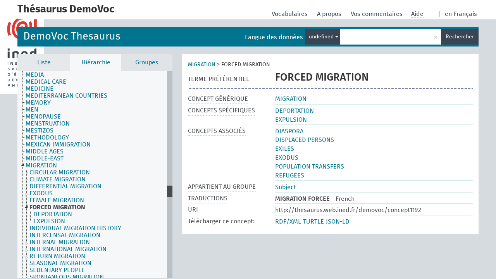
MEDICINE (39, 89)
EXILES (284, 149)
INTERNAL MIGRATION (59, 242)
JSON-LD (338, 222)
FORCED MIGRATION (57, 207)
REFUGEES (289, 175)
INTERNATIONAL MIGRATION (68, 249)
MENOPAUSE (43, 117)
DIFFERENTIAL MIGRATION (65, 186)
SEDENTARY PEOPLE (57, 270)
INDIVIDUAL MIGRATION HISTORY (75, 228)
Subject (285, 187)
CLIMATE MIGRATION (57, 179)
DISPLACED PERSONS (304, 140)
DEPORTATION (52, 214)
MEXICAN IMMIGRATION (58, 144)
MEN (32, 110)
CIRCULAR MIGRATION (59, 172)
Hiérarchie (95, 62)
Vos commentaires (377, 14)
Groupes (146, 62)
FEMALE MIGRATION (56, 200)
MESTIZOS (39, 130)
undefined (322, 37)
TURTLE (313, 222)
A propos (330, 14)
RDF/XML (288, 222)
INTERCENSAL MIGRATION (64, 235)
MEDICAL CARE (46, 82)
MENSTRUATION (48, 124)
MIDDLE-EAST (45, 158)
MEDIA (35, 75)
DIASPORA (289, 131)
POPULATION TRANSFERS (309, 167)
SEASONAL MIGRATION (60, 263)
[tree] (94, 174)
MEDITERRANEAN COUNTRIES (66, 96)
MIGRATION (41, 165)
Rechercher (460, 37)
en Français (461, 14)
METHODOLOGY (47, 137)
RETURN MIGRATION (57, 256)
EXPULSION (49, 221)
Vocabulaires (290, 14)
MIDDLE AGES (45, 151)
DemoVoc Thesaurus (72, 36)
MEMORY (38, 103)
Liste (44, 62)
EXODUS (41, 193)
